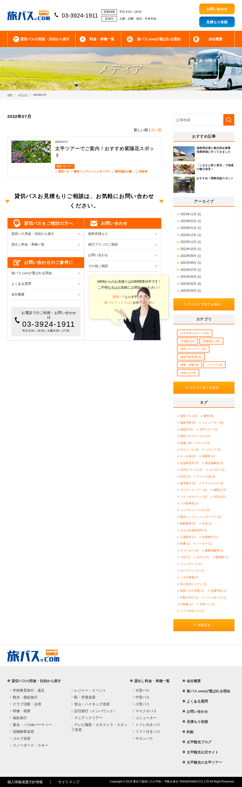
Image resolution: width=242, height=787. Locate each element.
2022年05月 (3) (190, 284)
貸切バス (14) (188, 416)
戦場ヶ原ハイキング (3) (195, 443)
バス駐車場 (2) (189, 503)
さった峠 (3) (188, 456)
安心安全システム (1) (193, 584)
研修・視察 (21, 711)
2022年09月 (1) (190, 256)
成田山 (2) (219, 490)
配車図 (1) (222, 557)
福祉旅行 (20, 718)
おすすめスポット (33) (194, 333)
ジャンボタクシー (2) (193, 496)
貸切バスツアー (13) (193, 349)
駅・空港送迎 (84, 697)
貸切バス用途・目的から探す (32, 234)
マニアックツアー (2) (193, 490)
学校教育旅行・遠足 (29, 690)
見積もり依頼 (197, 722)
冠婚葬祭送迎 (23, 731)
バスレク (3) (212, 449)
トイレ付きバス (147, 725)
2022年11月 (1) (190, 242)
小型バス (142, 704)
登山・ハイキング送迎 (92, 704)
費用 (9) (209, 416)
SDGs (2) (219, 496)
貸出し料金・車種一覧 (27, 244)
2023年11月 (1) (190, 214)
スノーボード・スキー (30, 745)
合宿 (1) (207, 523)
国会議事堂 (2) (214, 463)
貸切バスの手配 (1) (192, 590)
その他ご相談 (98, 266)
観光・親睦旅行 (25, 697)
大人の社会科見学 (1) (193, 530)
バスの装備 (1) (189, 577)
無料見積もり (98, 234)
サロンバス (144, 738)
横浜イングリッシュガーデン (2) (200, 517)
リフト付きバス (147, 731)
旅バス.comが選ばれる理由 (159, 39)
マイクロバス (146, 711)
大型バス (142, 690)
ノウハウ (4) (214, 365)
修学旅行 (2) (188, 483)
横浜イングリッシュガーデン (92, 171)
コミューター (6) (212, 422)
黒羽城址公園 (123, 171)
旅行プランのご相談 (103, 244)
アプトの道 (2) (206, 476)
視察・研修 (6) (189, 365)
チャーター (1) (189, 550)
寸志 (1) (185, 557)
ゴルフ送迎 (21, 738)
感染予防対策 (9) (191, 357)
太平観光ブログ (199, 742)
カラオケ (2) (217, 469)
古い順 (156, 130)
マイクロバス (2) (212, 483)
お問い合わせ (98, 255)
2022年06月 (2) (190, 276)
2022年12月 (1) (190, 235)
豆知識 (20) (187, 341)
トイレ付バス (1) (215, 597)
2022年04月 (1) (190, 290)
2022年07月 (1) (190, 270)
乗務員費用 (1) (214, 550)
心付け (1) (202, 557)
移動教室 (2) (188, 523)
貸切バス (63, 171)
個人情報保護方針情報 (25, 782)
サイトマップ (68, 782)
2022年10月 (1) (190, 249)
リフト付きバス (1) (192, 611)
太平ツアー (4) (208, 429)
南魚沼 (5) (186, 429)
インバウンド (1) (190, 564)
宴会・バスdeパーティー (32, 725)
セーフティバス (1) (192, 570)
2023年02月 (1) (190, 221)
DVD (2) (185, 476)
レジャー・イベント (90, 690)
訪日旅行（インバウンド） (95, 711)
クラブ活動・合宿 (27, 704)
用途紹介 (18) (211, 341)
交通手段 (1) (218, 590)
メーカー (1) (204, 543)
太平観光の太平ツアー (204, 762)
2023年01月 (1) (190, 228)
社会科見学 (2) (189, 463)
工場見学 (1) (188, 537)
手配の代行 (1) (189, 597)
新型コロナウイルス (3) (195, 436)
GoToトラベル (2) (191, 469)
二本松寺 (141, 171)
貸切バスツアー (64, 166)
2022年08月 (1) (190, 262)
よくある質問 (21, 284)
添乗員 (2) (208, 456)
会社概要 (215, 39)
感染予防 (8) (188, 422)
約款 (190, 732)
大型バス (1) (207, 604)
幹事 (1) (185, 543)
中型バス (142, 697)
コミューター (146, 718)
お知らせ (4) (188, 372)
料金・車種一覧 (102, 39)
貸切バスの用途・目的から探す (45, 39)
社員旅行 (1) (210, 537)
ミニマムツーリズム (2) (195, 510)
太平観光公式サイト (203, 752)
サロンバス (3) (189, 449)
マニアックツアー (88, 718)
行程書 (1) (186, 604)
